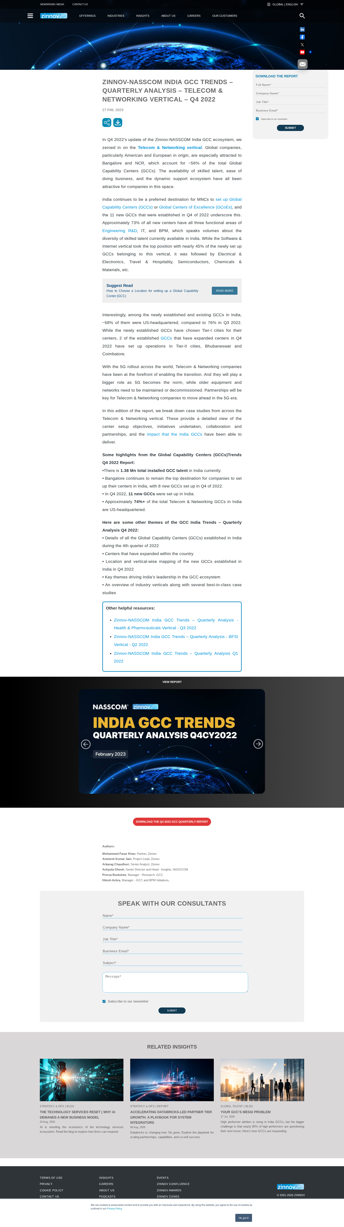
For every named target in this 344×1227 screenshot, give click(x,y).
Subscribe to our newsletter (274, 119)
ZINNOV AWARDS (169, 1190)
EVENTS (163, 1177)
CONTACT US (80, 4)
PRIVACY (46, 1184)
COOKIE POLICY (51, 1190)
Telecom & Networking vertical (170, 147)
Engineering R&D (119, 230)
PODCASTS (107, 1196)
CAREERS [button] (193, 15)
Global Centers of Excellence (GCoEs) (195, 207)
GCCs (166, 338)
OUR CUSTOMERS (224, 15)
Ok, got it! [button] (244, 1217)
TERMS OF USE (51, 1177)
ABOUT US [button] (168, 15)
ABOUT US (106, 1190)
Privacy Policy (114, 1208)
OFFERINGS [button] (87, 15)
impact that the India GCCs (174, 434)
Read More (224, 290)
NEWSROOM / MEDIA (52, 4)
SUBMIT (290, 127)
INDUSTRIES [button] (116, 15)
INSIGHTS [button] (142, 15)
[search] (302, 16)
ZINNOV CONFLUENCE (173, 1184)
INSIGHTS (106, 1177)
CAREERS (106, 1184)
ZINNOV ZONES (168, 1196)
